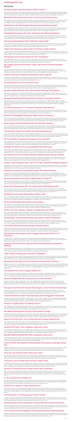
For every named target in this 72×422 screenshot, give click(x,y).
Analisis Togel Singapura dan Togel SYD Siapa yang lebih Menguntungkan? (36, 163)
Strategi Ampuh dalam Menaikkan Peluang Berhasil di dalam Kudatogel (34, 403)
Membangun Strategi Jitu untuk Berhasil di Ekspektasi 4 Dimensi (31, 261)
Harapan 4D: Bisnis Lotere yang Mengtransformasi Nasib (28, 147)
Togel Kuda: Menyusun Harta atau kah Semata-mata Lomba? (30, 49)
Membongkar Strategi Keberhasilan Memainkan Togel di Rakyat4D (32, 218)
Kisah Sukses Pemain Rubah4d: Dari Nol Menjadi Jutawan (28, 123)
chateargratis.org (13, 2)
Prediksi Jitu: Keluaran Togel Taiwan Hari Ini (22, 386)
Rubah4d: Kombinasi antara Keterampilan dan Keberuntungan (30, 170)
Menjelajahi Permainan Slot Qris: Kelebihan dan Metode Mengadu (32, 33)
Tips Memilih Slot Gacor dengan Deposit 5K (22, 270)
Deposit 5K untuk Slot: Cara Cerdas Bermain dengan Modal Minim (32, 319)
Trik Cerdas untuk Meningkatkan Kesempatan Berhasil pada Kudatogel (34, 411)
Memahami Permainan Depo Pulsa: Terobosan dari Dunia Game (30, 17)
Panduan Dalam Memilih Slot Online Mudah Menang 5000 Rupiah (31, 90)
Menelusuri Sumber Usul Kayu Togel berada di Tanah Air (28, 178)
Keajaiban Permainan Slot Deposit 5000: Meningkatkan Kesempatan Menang (33, 244)
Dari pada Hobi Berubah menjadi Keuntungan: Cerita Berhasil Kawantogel (35, 288)
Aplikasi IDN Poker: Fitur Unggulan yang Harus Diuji (25, 327)
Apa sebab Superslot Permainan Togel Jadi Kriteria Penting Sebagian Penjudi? (33, 66)
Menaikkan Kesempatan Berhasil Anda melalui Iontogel (27, 311)
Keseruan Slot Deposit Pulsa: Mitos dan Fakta (23, 353)
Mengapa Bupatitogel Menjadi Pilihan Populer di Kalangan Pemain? (32, 98)
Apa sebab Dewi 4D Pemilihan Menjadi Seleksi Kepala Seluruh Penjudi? (34, 155)
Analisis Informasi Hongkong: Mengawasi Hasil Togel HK (28, 75)
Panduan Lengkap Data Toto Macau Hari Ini (22, 303)
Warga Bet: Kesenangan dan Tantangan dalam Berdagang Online (31, 186)
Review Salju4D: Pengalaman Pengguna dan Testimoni (27, 139)
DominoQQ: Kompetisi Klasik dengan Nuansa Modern (26, 225)
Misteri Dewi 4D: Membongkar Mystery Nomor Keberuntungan (30, 25)
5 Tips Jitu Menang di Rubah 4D (17, 378)
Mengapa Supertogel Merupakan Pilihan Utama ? (25, 9)
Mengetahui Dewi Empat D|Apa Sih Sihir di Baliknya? (26, 57)
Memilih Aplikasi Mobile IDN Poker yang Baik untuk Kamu (28, 335)
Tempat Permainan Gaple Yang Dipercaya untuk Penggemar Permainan (34, 295)
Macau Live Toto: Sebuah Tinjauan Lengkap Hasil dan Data (29, 210)
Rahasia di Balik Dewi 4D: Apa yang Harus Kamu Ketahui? (28, 278)
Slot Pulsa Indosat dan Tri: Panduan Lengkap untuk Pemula (29, 107)
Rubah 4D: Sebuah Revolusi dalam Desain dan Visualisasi (28, 368)
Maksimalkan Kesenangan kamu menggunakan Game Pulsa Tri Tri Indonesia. (32, 234)
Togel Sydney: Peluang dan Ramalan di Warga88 (24, 253)
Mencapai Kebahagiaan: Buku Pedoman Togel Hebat (26, 41)
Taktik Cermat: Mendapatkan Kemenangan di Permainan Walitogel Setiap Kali (35, 344)
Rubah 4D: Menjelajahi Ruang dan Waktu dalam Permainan (29, 115)
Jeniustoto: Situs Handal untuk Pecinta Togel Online (26, 361)
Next (66, 418)
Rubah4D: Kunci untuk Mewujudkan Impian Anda (24, 194)
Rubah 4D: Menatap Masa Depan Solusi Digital (23, 202)
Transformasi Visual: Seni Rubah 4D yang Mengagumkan (28, 131)
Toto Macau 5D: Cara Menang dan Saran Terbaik (24, 395)
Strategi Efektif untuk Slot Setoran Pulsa (21, 82)
